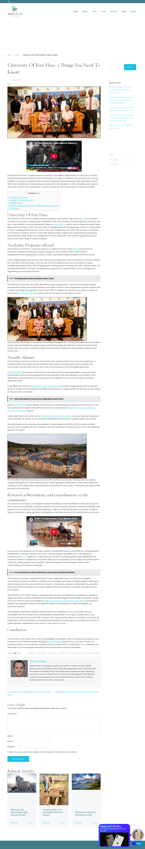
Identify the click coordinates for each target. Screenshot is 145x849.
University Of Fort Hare (17, 197)
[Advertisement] (72, 35)
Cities (103, 12)
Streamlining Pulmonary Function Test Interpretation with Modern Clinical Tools (120, 90)
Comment (12, 714)
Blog (94, 12)
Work (133, 12)
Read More (14, 823)
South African (60, 224)
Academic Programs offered (20, 200)
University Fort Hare (77, 653)
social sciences (41, 653)
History (113, 12)
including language (28, 293)
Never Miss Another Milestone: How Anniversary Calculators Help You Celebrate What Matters (121, 100)
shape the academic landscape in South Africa (64, 601)
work (24, 557)
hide (37, 193)
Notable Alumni (15, 203)
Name (10, 736)
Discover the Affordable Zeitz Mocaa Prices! (19, 812)
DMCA (111, 155)
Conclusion (13, 208)
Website (10, 747)
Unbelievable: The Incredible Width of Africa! (53, 812)
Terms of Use (113, 164)
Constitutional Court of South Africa (56, 416)
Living (123, 12)
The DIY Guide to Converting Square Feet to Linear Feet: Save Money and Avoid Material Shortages (121, 118)
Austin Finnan (15, 80)
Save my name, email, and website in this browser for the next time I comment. (43, 752)
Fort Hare (30, 653)
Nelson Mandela (14, 372)
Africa (85, 12)
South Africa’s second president (45, 386)
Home (75, 12)
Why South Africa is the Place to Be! (85, 813)
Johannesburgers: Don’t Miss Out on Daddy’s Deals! (76, 692)
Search (130, 67)
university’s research (93, 653)
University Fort (64, 653)
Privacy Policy (113, 160)
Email (10, 741)
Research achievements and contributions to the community (33, 205)
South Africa (52, 653)
